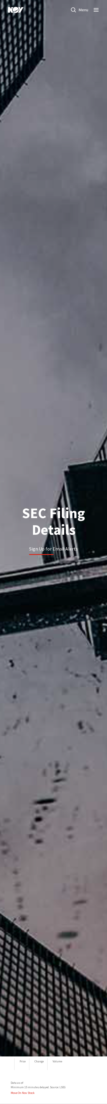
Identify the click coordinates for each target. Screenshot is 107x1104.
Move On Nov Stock (22, 1093)
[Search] (73, 9)
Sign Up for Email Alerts (53, 549)
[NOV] (15, 9)
